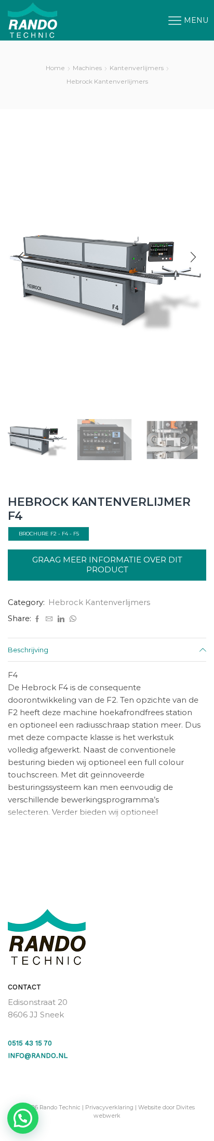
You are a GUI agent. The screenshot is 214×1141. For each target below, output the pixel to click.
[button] (21, 257)
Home (55, 68)
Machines (87, 68)
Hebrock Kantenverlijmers (107, 81)
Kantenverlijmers (137, 68)
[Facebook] (37, 619)
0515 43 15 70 (30, 1043)
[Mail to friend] (49, 619)
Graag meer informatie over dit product (107, 564)
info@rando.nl (38, 1055)
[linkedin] (61, 619)
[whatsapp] (71, 619)
